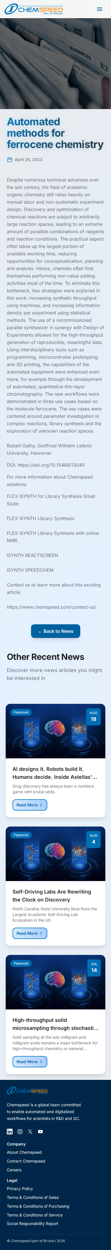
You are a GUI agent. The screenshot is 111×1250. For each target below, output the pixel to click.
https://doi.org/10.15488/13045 (51, 465)
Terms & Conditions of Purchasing (38, 1206)
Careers (14, 1169)
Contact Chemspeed (26, 1161)
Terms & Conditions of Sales (33, 1197)
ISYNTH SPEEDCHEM (30, 570)
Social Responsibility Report (32, 1223)
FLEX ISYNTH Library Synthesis (40, 518)
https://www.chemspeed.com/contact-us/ (51, 607)
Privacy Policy (20, 1188)
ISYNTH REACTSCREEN (32, 555)
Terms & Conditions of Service (35, 1215)
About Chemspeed (24, 1152)
